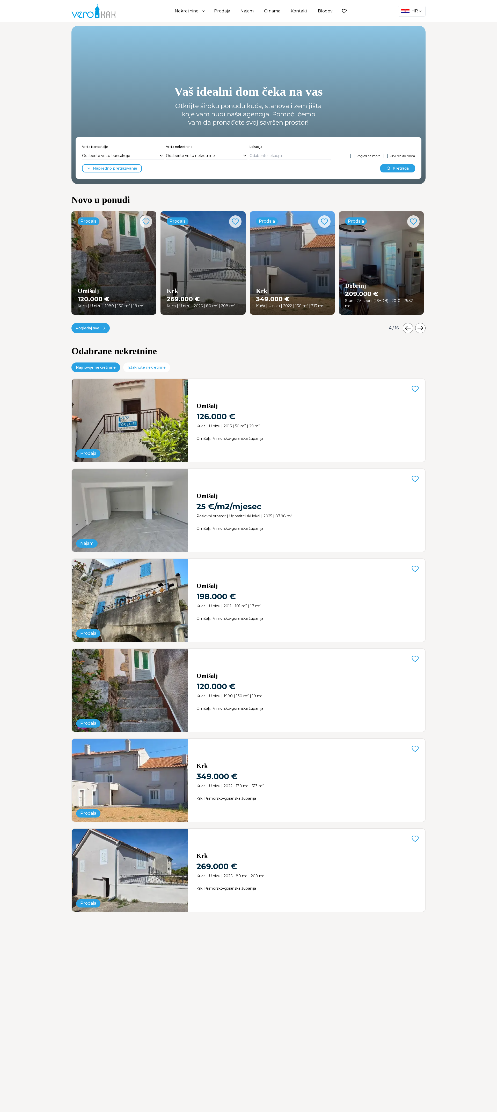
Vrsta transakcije (95, 147)
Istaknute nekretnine (147, 367)
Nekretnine (187, 11)
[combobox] (123, 156)
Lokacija (256, 147)
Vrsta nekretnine (179, 147)
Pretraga (401, 168)
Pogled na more (368, 156)
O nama (272, 11)
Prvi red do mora (402, 156)
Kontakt (299, 11)
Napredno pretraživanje (115, 168)
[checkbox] (352, 156)
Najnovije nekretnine (96, 367)
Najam (247, 11)
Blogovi (325, 11)
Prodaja (222, 11)
